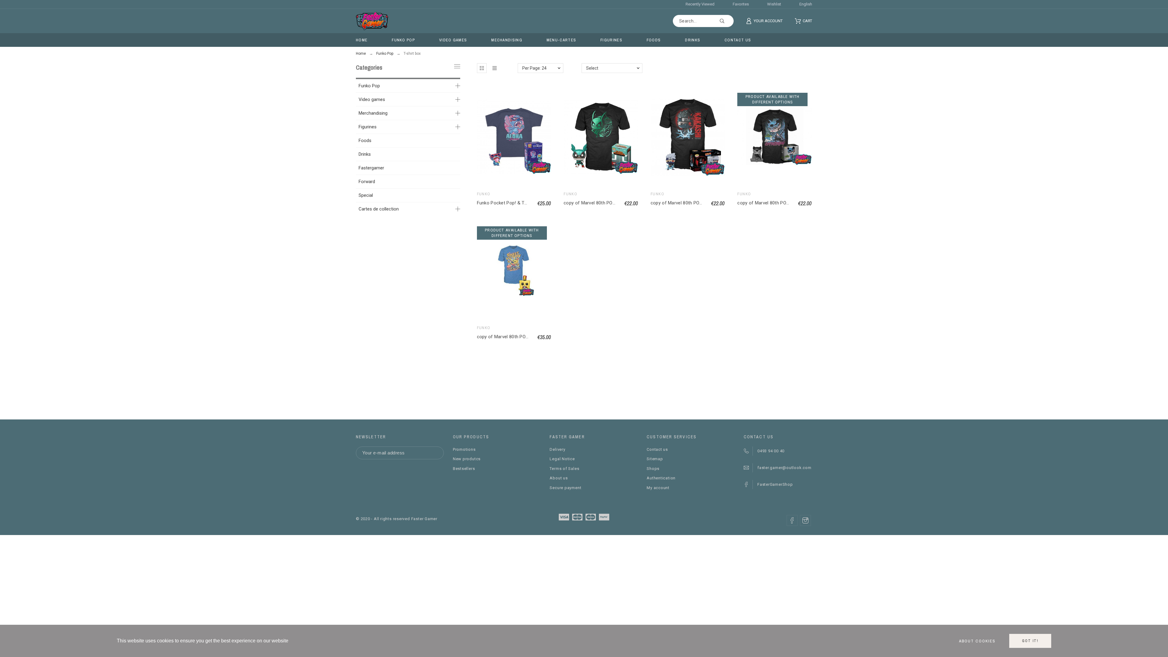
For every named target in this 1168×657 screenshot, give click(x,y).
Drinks (365, 154)
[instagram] (805, 520)
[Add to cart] (601, 137)
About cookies (977, 641)
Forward (367, 181)
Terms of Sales (564, 468)
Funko (484, 194)
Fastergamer (371, 168)
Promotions (464, 449)
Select (592, 68)
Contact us (657, 449)
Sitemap (655, 459)
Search (726, 21)
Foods (365, 140)
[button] (482, 68)
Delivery (557, 449)
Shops (653, 468)
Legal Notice (562, 459)
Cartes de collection (379, 209)
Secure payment (565, 487)
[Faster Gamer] (372, 21)
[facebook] (792, 520)
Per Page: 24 (534, 68)
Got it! (1030, 640)
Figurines (368, 127)
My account (658, 487)
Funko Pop (369, 86)
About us (559, 478)
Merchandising (373, 113)
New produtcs (467, 459)
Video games (372, 99)
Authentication (661, 478)
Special (366, 195)
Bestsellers (464, 468)
